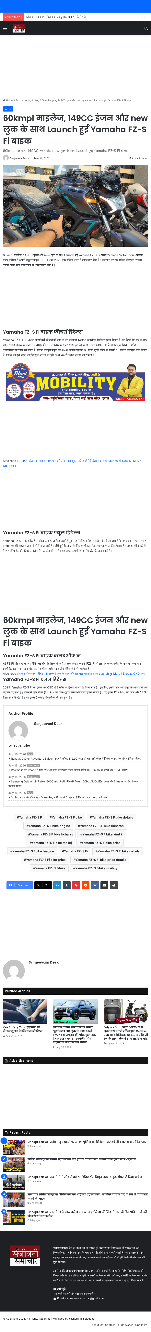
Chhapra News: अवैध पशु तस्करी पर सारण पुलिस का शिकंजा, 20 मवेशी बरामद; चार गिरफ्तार (87, 1142)
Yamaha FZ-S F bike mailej (52, 843)
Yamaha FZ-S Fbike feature (33, 851)
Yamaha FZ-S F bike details (112, 817)
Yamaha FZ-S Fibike (50, 868)
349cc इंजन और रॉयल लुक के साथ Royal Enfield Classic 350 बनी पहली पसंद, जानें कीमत (59, 797)
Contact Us (112, 1324)
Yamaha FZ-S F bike (67, 817)
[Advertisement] (75, 66)
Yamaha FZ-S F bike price (101, 843)
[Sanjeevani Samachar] (19, 28)
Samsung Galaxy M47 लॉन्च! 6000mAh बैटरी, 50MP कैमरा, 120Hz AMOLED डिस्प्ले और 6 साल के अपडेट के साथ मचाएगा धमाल (73, 784)
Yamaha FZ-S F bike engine (49, 826)
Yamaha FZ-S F (30, 817)
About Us (97, 1324)
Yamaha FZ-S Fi (76, 851)
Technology (23, 100)
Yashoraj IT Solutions (81, 1318)
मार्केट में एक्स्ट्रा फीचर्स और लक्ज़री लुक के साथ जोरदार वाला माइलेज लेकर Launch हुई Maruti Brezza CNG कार (82, 673)
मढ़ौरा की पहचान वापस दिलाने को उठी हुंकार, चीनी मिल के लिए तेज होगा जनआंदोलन (64, 16)
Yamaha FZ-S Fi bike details (119, 851)
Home (9, 100)
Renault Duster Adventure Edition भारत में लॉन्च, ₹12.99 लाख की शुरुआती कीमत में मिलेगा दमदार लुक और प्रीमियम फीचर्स (76, 758)
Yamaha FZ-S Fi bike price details (101, 860)
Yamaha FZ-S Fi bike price (46, 860)
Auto (35, 100)
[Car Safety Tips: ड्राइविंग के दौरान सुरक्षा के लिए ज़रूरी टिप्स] (25, 1011)
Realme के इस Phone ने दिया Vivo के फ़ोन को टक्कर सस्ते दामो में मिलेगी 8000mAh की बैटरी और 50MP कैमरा (69, 770)
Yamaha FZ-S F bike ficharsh (102, 826)
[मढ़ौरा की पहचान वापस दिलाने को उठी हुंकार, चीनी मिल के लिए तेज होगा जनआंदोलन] (14, 1164)
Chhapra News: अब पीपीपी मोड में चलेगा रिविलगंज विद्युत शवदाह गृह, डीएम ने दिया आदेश (85, 1177)
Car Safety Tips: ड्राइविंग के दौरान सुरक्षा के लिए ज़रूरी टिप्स (22, 1029)
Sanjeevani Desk (19, 158)
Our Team (141, 1324)
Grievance (127, 1324)
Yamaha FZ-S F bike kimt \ (102, 834)
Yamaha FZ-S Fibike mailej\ (96, 868)
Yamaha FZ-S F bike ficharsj (51, 834)
